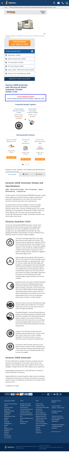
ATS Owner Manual (12, 66)
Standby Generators (25, 404)
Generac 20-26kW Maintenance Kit (11, 140)
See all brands (7, 437)
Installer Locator (40, 405)
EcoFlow (6, 432)
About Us (38, 430)
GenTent (6, 434)
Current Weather (40, 421)
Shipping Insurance (41, 416)
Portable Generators (25, 405)
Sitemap (38, 429)
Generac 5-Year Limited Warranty (15, 73)
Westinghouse (8, 423)
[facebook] (48, 394)
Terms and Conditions (41, 423)
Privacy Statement (40, 412)
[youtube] (54, 394)
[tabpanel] (11, 151)
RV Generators (24, 407)
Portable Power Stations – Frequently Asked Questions (58, 426)
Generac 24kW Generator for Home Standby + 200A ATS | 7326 (25, 98)
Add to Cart (11, 157)
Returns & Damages (41, 414)
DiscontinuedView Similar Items (19, 43)
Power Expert (39, 404)
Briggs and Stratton (9, 411)
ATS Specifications (11, 62)
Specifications (10, 55)
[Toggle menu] (2, 3)
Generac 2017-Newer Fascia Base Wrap (40, 141)
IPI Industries (7, 436)
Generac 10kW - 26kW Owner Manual (17, 70)
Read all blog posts (56, 431)
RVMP (6, 420)
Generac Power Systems (10, 404)
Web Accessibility (40, 425)
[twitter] (51, 394)
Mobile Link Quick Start (13, 59)
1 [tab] (23, 164)
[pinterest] (60, 394)
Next (42, 164)
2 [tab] (25, 164)
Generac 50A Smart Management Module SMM (25, 142)
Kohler (6, 405)
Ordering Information (41, 418)
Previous (10, 164)
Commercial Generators (26, 409)
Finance (38, 427)
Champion (7, 421)
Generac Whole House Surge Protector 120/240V (32, 110)
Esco (5, 427)
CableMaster (7, 412)
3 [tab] (28, 164)
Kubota (6, 425)
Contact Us (39, 432)
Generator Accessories (26, 413)
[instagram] (57, 394)
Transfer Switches (25, 411)
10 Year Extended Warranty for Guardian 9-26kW (19, 110)
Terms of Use (39, 411)
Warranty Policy (40, 420)
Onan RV (6, 414)
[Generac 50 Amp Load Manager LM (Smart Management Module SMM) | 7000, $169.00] (26, 148)
